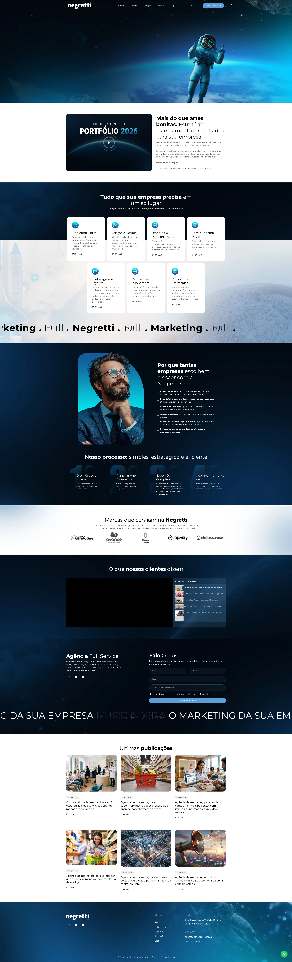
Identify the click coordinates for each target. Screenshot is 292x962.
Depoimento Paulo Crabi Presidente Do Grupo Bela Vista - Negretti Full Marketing (203, 587)
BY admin (70, 814)
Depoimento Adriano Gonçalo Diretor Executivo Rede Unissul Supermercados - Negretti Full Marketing (203, 612)
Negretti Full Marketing (163, 957)
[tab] (199, 587)
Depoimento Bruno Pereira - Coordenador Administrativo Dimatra (203, 606)
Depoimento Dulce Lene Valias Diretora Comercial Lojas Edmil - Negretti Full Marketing (203, 600)
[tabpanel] (119, 602)
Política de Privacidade (200, 694)
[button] (68, 537)
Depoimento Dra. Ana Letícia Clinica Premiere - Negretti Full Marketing (203, 594)
